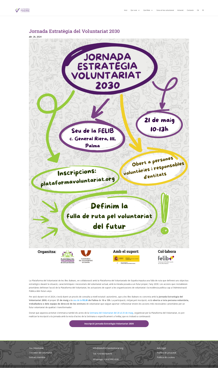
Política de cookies (166, 357)
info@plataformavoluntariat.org (108, 348)
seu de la (77, 300)
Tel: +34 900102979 (102, 353)
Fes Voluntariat (36, 348)
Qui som (134, 10)
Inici (125, 10)
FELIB (85, 300)
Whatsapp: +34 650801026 (106, 359)
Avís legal (161, 348)
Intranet (180, 10)
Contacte (190, 10)
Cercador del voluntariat (40, 352)
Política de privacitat (166, 352)
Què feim (146, 10)
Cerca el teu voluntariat (165, 10)
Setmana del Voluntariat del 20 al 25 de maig (111, 312)
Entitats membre (37, 357)
